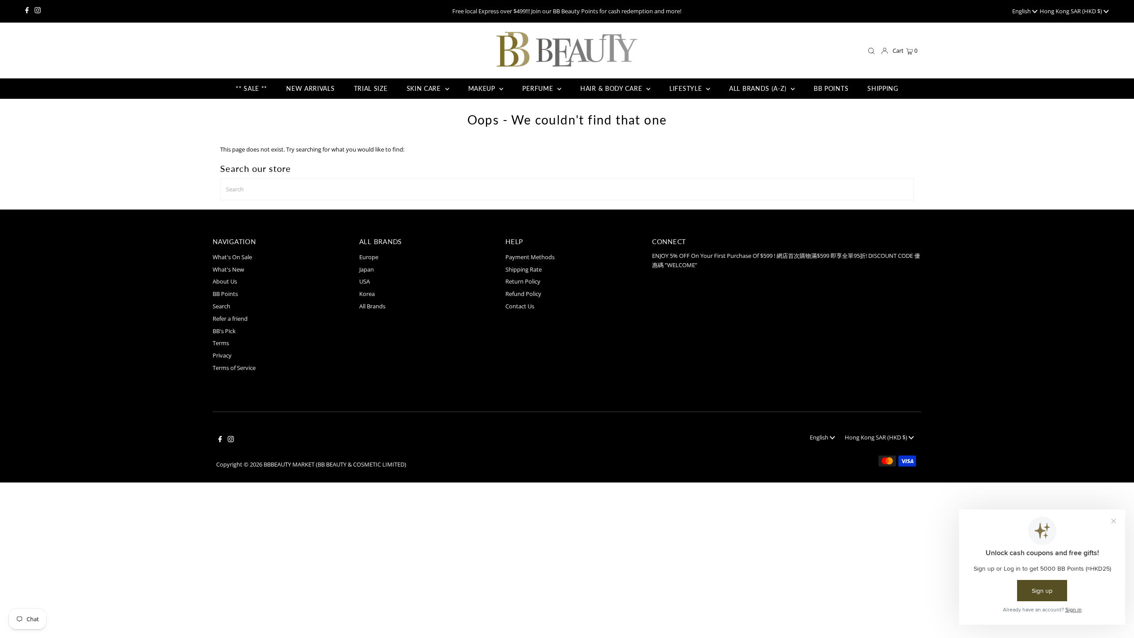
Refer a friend (230, 319)
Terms (221, 343)
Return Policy (522, 281)
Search (221, 306)
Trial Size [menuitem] (371, 88)
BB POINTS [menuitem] (831, 88)
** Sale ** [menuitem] (251, 88)
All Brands (372, 306)
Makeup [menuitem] (482, 88)
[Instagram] (37, 11)
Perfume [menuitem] (538, 88)
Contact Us (519, 306)
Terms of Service (234, 368)
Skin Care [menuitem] (425, 88)
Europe (368, 257)
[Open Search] (871, 51)
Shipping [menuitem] (882, 88)
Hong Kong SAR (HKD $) (1071, 11)
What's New (228, 269)
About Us (225, 281)
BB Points (225, 294)
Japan (366, 269)
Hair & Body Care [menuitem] (612, 88)
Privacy (222, 355)
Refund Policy (523, 294)
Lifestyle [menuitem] (686, 88)
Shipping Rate (523, 269)
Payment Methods (530, 257)
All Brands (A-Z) (758, 88)
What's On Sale (232, 257)
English (1022, 11)
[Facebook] (27, 11)
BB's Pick (224, 331)
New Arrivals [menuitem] (310, 88)
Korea (367, 294)
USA (364, 281)
